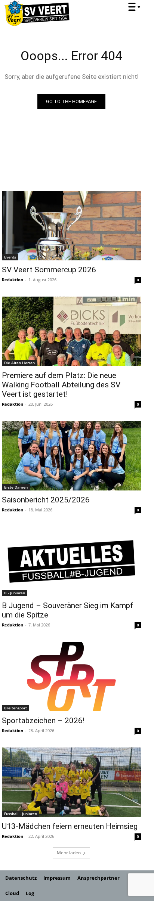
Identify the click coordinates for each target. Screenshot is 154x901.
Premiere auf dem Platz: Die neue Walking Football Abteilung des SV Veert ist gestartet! (61, 385)
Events (10, 257)
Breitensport (15, 707)
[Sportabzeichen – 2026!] (71, 676)
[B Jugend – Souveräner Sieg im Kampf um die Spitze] (71, 561)
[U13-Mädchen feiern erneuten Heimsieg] (71, 782)
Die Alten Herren (19, 362)
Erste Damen (16, 487)
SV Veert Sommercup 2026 (49, 269)
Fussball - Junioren (20, 813)
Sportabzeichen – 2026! (43, 720)
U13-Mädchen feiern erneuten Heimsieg (70, 826)
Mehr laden (69, 852)
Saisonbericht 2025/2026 (46, 499)
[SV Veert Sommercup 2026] (71, 225)
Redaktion (12, 279)
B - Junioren (14, 592)
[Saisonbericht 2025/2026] (71, 455)
